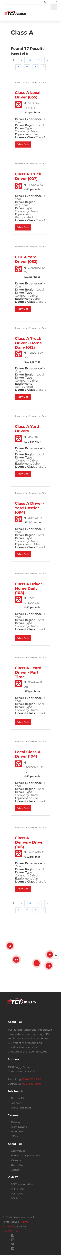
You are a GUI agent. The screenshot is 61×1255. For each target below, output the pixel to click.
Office (14, 1136)
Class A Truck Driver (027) (28, 176)
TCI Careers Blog (21, 1107)
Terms (25, 1222)
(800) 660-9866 (31, 1083)
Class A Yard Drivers (27, 428)
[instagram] (13, 1240)
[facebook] (13, 1235)
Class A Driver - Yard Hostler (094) (29, 508)
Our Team (17, 1164)
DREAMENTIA (10, 1231)
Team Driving (19, 1126)
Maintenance (18, 1131)
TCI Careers (17, 1188)
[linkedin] (13, 1249)
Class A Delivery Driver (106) (29, 842)
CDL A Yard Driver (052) (26, 259)
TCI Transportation (22, 1184)
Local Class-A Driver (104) (28, 754)
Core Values (18, 1150)
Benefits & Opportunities (25, 1155)
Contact (16, 1169)
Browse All (17, 1098)
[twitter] (13, 1244)
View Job (23, 144)
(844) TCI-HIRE (31, 1079)
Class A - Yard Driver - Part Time (28, 672)
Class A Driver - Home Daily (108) (29, 588)
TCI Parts (16, 1198)
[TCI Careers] (14, 8)
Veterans (16, 1160)
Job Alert (16, 1102)
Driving (15, 1122)
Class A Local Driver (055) (27, 94)
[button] (55, 955)
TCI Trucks (17, 1193)
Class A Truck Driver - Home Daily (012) (28, 343)
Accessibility (10, 1226)
